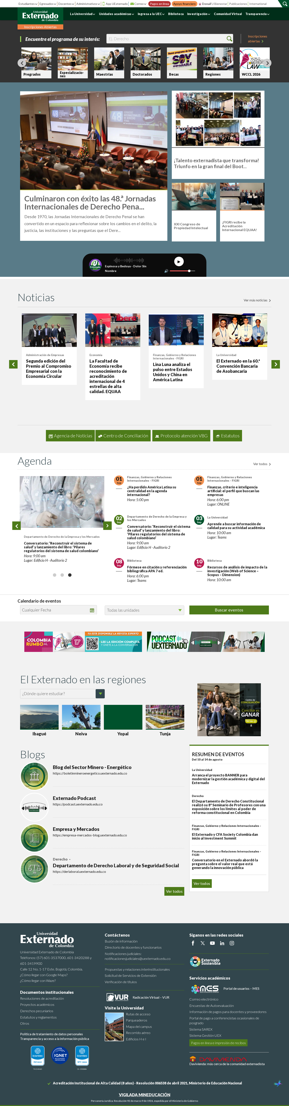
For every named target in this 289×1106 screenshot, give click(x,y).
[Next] (267, 63)
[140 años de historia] (278, 1083)
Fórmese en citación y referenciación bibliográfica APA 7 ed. (157, 569)
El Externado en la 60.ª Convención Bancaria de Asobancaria (238, 366)
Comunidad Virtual (228, 14)
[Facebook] (193, 943)
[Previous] (22, 63)
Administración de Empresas (45, 355)
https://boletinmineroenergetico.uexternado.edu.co (90, 773)
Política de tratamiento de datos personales (51, 1034)
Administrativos (86, 4)
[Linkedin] (222, 943)
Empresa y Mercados (76, 829)
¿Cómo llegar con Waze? (38, 980)
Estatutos (230, 435)
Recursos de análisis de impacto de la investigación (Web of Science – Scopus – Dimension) (237, 571)
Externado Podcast (74, 798)
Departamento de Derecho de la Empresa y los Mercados (157, 518)
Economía (95, 355)
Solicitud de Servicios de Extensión (130, 975)
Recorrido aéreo (138, 1033)
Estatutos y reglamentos (38, 1017)
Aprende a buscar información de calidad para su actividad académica (236, 526)
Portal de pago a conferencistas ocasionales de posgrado (224, 1020)
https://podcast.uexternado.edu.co (78, 804)
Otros (24, 1023)
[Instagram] (231, 943)
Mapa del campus (139, 1026)
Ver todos (260, 464)
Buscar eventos (229, 609)
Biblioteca (176, 14)
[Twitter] (202, 943)
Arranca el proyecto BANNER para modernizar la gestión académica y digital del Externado (228, 779)
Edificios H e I (136, 1039)
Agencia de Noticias (73, 435)
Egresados (47, 4)
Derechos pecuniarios (36, 1011)
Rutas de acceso (138, 1014)
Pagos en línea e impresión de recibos (218, 1043)
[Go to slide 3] (69, 574)
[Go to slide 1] (54, 574)
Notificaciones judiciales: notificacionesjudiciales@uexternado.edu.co (138, 956)
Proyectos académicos (37, 1004)
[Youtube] (212, 943)
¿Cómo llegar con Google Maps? (43, 975)
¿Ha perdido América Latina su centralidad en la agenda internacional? (60, 545)
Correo (139, 4)
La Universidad (81, 14)
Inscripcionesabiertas (257, 38)
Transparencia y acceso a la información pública (54, 1039)
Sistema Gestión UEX (205, 1035)
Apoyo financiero (184, 4)
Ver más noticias (256, 300)
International (258, 4)
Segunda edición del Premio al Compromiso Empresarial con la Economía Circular (48, 368)
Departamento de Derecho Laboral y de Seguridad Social (116, 865)
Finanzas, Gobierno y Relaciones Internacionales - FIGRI (174, 356)
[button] (229, 38)
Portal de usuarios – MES (241, 988)
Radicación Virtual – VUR (151, 997)
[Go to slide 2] (62, 574)
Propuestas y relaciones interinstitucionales (137, 969)
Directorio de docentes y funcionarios (133, 947)
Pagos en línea (159, 4)
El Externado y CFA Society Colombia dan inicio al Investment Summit (225, 836)
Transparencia (256, 14)
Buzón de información (121, 941)
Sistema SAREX (200, 1029)
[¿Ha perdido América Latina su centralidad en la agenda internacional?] (62, 502)
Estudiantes (27, 4)
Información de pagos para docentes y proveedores (228, 1012)
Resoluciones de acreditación (42, 998)
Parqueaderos (136, 1020)
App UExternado (117, 4)
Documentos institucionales (47, 992)
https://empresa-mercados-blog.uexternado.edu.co (90, 835)
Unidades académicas (115, 14)
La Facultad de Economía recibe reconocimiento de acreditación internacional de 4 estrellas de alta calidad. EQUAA (108, 376)
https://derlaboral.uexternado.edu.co (79, 871)
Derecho (60, 859)
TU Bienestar (218, 4)
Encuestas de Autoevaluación (211, 1005)
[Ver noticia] (49, 330)
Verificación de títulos (121, 982)
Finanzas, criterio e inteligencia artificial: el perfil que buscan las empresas (233, 491)
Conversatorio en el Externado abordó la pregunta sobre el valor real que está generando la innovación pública (225, 864)
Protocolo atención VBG (184, 435)
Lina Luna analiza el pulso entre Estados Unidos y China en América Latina (172, 372)
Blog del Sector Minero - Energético (92, 767)
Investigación (197, 14)
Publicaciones (238, 4)
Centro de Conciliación (125, 435)
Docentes (65, 4)
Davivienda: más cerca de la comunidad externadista (227, 1064)
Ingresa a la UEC (150, 14)
